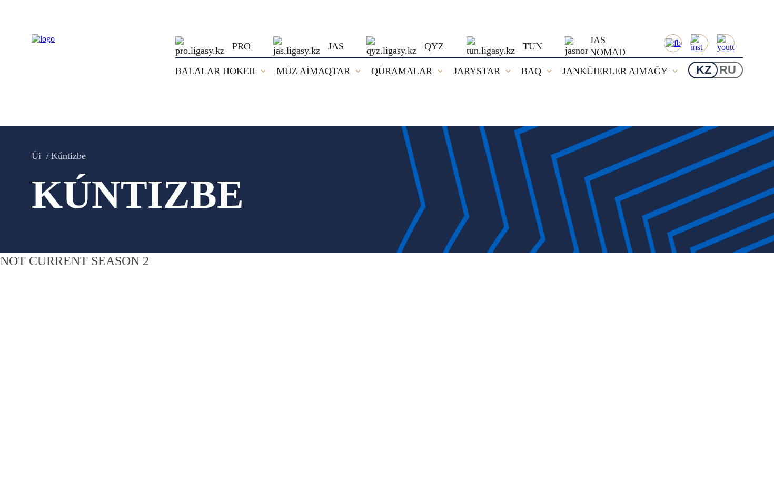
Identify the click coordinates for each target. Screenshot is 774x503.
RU (727, 69)
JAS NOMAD (608, 46)
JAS (336, 46)
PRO (241, 46)
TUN (532, 46)
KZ (703, 69)
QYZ (434, 46)
